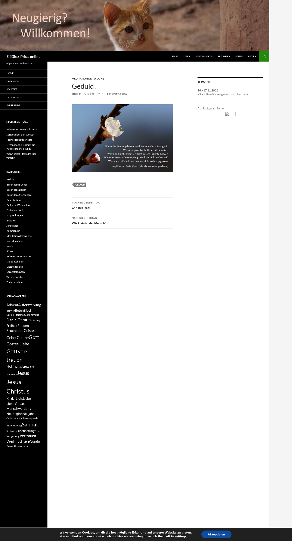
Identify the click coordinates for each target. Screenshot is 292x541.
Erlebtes (11, 220)
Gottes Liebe (17, 343)
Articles (10, 179)
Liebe (27, 398)
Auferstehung (29, 304)
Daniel (12, 319)
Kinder (11, 398)
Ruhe (9, 425)
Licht (19, 398)
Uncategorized (14, 266)
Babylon (10, 310)
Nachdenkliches (15, 241)
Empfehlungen (14, 215)
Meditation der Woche (88, 78)
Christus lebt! (86, 205)
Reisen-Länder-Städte (18, 256)
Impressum (13, 105)
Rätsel (9, 251)
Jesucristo (11, 374)
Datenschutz (14, 97)
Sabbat (30, 424)
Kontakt (11, 89)
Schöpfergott (13, 431)
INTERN (252, 56)
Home (9, 73)
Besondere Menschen (18, 194)
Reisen (239, 56)
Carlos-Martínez (15, 314)
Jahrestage (12, 225)
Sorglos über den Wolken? (20, 134)
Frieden (23, 325)
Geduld (80, 184)
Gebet (11, 337)
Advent (12, 305)
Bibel (27, 310)
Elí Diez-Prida (118, 94)
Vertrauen (28, 436)
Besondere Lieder (16, 189)
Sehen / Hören (203, 56)
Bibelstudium (13, 200)
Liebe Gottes (15, 403)
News (9, 246)
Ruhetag (17, 425)
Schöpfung (27, 431)
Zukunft (11, 446)
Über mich (12, 81)
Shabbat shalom (15, 261)
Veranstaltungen (15, 271)
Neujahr (28, 414)
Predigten (224, 56)
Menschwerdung (18, 408)
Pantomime (21, 418)
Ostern (10, 418)
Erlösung (35, 320)
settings (181, 536)
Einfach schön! (14, 210)
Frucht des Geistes (20, 331)
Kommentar (13, 230)
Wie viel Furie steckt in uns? (21, 129)
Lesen (186, 56)
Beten (19, 310)
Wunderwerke (14, 277)
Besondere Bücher (16, 184)
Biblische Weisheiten (18, 205)
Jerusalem (27, 366)
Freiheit (12, 325)
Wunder (35, 441)
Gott (34, 337)
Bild (78, 94)
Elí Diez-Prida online (23, 56)
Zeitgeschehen (14, 282)
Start (175, 56)
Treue (37, 431)
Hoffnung (13, 366)
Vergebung (13, 436)
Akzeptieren (216, 534)
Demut (24, 319)
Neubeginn (14, 413)
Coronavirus (32, 314)
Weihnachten (17, 441)
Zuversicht (22, 446)
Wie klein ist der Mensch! (89, 220)
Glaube (23, 337)
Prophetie (32, 418)
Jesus (23, 373)
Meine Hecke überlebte (19, 139)
